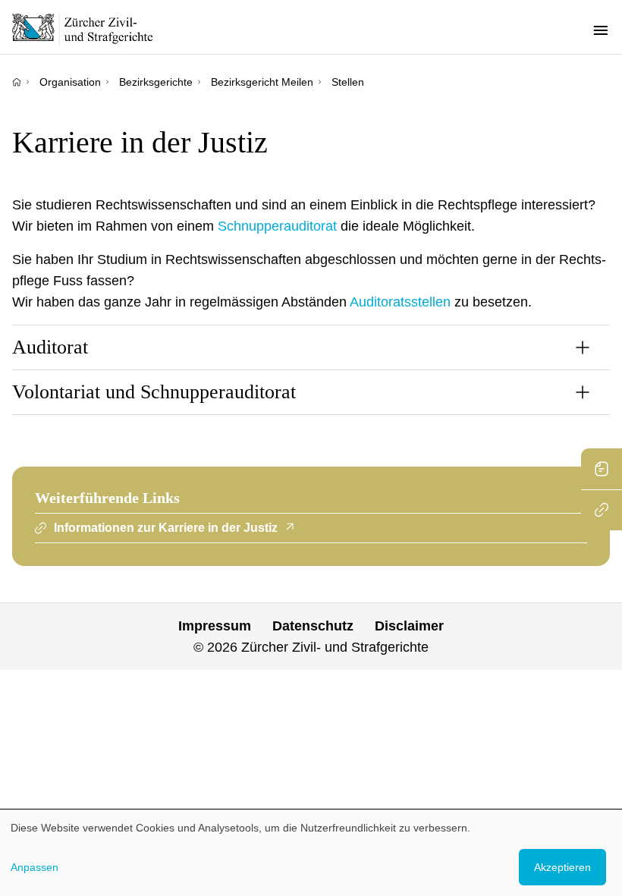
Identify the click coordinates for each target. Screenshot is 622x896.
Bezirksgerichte (156, 82)
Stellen (347, 82)
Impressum (214, 625)
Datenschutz (312, 625)
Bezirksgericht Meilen (262, 82)
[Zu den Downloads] (601, 468)
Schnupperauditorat (277, 226)
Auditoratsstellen (400, 302)
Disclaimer (409, 625)
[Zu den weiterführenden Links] (601, 509)
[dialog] (311, 853)
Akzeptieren (562, 867)
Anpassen (34, 867)
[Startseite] (16, 81)
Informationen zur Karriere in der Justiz (166, 527)
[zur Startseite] (91, 29)
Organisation (70, 82)
